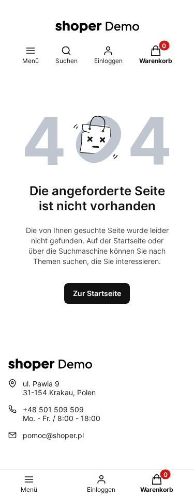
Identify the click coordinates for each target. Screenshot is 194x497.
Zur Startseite (97, 293)
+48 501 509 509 (53, 409)
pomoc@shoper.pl (53, 435)
